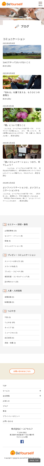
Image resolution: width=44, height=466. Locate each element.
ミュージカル (10, 333)
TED (6, 317)
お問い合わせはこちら (22, 371)
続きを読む (7, 66)
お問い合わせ (8, 421)
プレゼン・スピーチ (12, 271)
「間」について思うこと (14, 125)
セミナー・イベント (12, 236)
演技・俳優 (9, 343)
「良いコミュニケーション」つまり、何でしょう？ (21, 163)
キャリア (8, 327)
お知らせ (6, 401)
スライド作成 (10, 266)
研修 (6, 241)
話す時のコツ (10, 282)
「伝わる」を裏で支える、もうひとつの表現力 (21, 93)
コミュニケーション (12, 246)
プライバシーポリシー (11, 416)
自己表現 (8, 338)
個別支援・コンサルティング (16, 277)
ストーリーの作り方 (12, 261)
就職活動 (8, 297)
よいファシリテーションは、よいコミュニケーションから (21, 189)
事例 (4, 411)
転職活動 (8, 302)
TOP (4, 386)
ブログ (25, 26)
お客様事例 (9, 231)
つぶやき (8, 322)
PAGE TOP (34, 460)
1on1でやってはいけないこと (16, 62)
